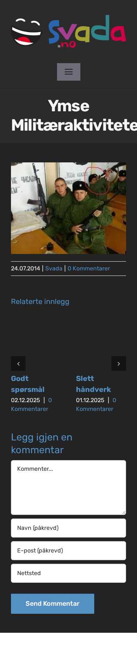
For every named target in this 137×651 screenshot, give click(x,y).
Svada (53, 268)
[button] (18, 363)
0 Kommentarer (89, 268)
